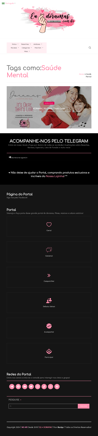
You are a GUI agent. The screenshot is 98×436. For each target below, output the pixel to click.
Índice (14, 44)
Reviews (14, 48)
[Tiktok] (44, 386)
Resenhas (25, 44)
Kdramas (49, 103)
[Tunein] (57, 386)
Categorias (26, 48)
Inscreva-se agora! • (19, 158)
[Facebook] (18, 386)
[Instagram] (37, 386)
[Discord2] (25, 386)
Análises (37, 44)
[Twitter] (31, 386)
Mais (26, 51)
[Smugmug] (50, 386)
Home (81, 74)
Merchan (38, 48)
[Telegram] (12, 386)
